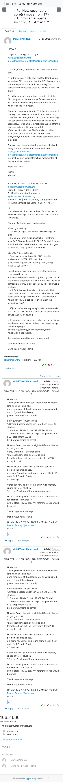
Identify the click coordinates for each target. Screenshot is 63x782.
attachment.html (12, 359)
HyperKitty (31, 778)
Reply (10, 368)
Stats (32, 31)
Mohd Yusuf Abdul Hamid (26, 381)
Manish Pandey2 (22, 38)
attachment (23, 540)
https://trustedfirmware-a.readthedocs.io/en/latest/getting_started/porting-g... (33, 60)
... (9, 534)
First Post (9, 31)
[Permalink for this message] (59, 365)
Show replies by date (50, 376)
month (43, 31)
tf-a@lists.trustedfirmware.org (17, 725)
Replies (22, 31)
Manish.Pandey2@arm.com (20, 525)
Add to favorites (14, 739)
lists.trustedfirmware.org (26, 3)
